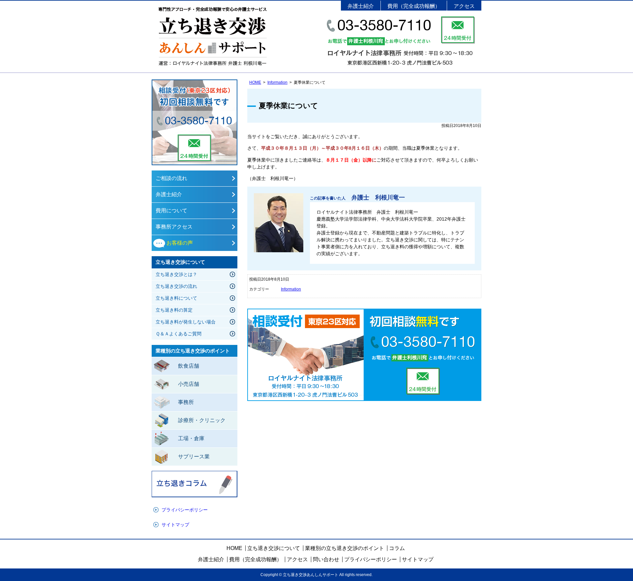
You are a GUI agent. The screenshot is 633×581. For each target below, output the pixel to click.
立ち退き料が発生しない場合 (186, 321)
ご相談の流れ (171, 178)
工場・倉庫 (191, 438)
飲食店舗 (188, 366)
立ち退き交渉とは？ (176, 274)
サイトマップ (175, 524)
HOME (255, 82)
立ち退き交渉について (273, 548)
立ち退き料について (176, 298)
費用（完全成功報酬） (413, 6)
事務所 (186, 402)
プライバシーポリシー (185, 509)
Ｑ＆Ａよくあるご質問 (178, 333)
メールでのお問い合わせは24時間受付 (458, 30)
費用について (171, 210)
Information (277, 82)
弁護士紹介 (360, 6)
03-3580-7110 (194, 91)
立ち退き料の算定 (174, 310)
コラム (397, 548)
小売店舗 (188, 384)
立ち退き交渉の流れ (176, 286)
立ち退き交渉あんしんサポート (213, 37)
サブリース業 (194, 456)
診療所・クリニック (202, 420)
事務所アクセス (174, 226)
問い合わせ (326, 559)
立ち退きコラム (194, 484)
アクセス (464, 6)
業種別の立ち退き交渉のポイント (344, 548)
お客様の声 (179, 243)
